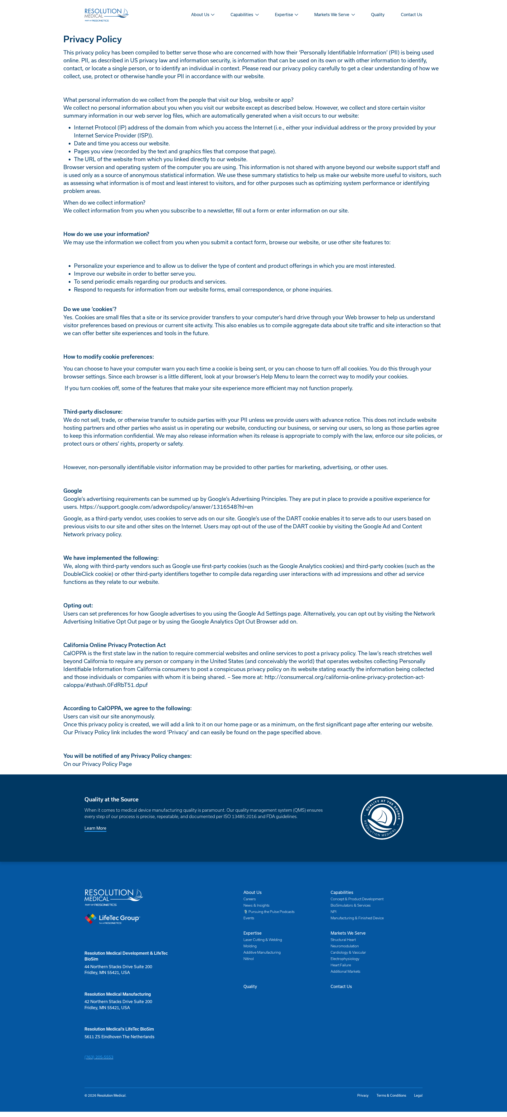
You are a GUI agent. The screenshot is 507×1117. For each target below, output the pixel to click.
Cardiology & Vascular (348, 952)
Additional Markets (345, 971)
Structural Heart (343, 940)
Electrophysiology (345, 959)
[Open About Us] (213, 15)
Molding (250, 946)
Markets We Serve (348, 933)
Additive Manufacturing (262, 952)
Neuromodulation (345, 946)
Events (248, 918)
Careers (249, 899)
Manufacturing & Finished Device (357, 918)
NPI (333, 912)
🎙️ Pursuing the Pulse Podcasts (269, 912)
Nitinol (248, 959)
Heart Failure (341, 965)
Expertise (252, 933)
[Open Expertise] (296, 15)
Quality (250, 986)
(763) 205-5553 (98, 1057)
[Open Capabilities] (257, 15)
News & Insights (256, 905)
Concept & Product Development (357, 899)
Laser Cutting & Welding (262, 940)
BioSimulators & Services (351, 905)
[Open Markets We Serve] (353, 15)
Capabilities (342, 892)
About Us (252, 892)
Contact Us (341, 986)
